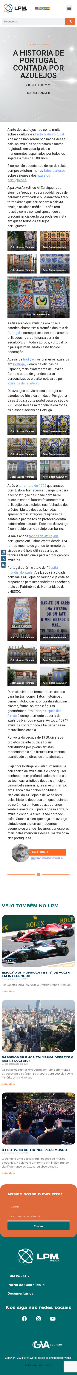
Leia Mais (8, 991)
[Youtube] (52, 1318)
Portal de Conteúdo (24, 1285)
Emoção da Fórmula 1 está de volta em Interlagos (36, 974)
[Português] (42, 8)
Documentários (20, 1293)
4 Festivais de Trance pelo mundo (34, 1150)
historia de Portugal (49, 134)
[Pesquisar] (70, 21)
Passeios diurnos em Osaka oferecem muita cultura (37, 1058)
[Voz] (3, 558)
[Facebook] (24, 1318)
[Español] (47, 8)
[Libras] (3, 552)
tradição (28, 359)
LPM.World (16, 1276)
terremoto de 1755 (32, 486)
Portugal (14, 333)
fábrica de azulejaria (43, 536)
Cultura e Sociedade (39, 44)
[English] (37, 8)
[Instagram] (38, 1318)
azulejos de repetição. (23, 383)
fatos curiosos (55, 170)
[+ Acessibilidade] (3, 565)
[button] (69, 8)
